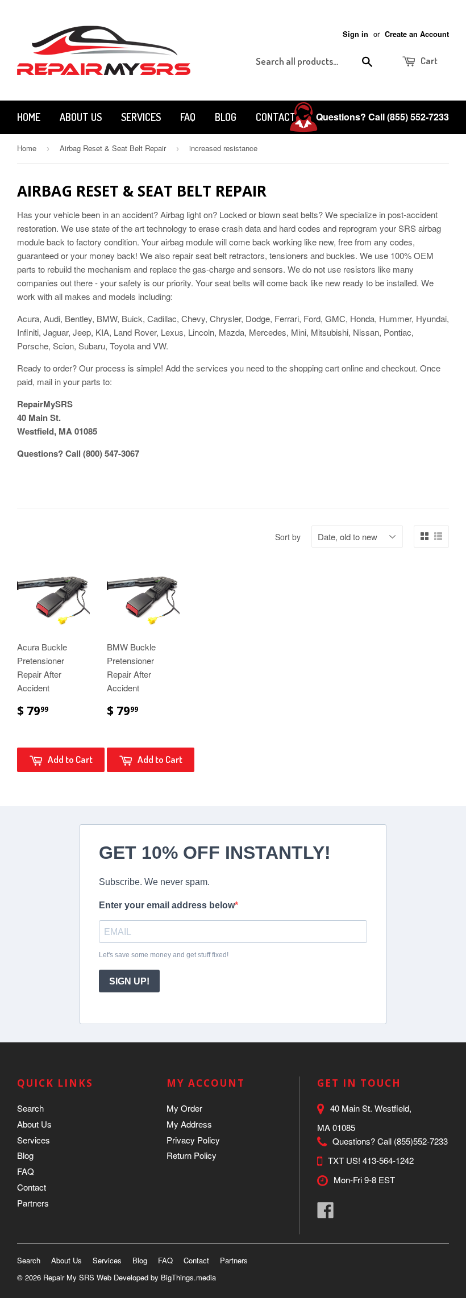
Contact (276, 117)
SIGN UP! (129, 981)
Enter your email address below (167, 905)
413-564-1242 (388, 1160)
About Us (81, 117)
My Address (189, 1124)
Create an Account (417, 34)
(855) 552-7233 (418, 116)
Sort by (288, 536)
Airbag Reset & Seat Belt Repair (113, 148)
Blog (225, 117)
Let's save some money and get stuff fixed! (163, 955)
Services (141, 117)
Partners (33, 1203)
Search (30, 1108)
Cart (428, 60)
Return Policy (192, 1155)
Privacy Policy (193, 1140)
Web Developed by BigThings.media (156, 1277)
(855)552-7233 (421, 1141)
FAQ (187, 117)
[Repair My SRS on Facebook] (325, 1213)
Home (28, 117)
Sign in (355, 34)
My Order (184, 1108)
